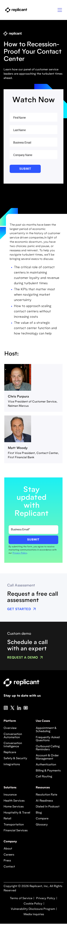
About (8, 848)
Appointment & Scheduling (46, 730)
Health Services (14, 800)
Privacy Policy (20, 553)
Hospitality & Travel (17, 812)
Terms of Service (21, 898)
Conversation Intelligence (13, 745)
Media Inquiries (33, 914)
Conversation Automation (13, 736)
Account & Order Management (47, 757)
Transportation (14, 824)
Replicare (10, 752)
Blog (39, 812)
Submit (25, 168)
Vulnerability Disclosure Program (32, 909)
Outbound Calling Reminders (48, 748)
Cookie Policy (32, 903)
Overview (10, 728)
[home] (15, 10)
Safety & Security (15, 758)
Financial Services (16, 830)
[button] (59, 10)
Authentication (46, 764)
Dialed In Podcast (47, 806)
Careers (9, 854)
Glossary (42, 824)
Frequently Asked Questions (48, 739)
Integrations (12, 764)
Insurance (10, 794)
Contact (9, 866)
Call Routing (44, 776)
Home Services (14, 806)
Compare (42, 818)
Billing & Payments (48, 770)
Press (7, 860)
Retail (7, 818)
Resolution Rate (46, 794)
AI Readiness (44, 800)
